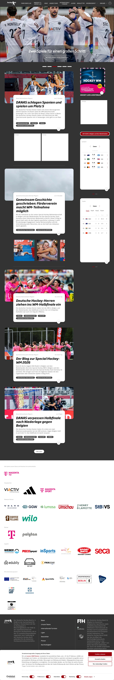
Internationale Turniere (64, 3)
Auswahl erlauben (100, 659)
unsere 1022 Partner (33, 656)
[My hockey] (109, 3)
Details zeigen (88, 676)
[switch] (48, 676)
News (46, 3)
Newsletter (80, 3)
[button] (25, 255)
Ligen (43, 632)
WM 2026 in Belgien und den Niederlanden (94, 134)
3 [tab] (53, 67)
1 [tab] (43, 67)
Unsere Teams (53, 3)
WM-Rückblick (57, 57)
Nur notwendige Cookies (100, 664)
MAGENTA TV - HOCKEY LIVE (38, 3)
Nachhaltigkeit (46, 645)
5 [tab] (63, 67)
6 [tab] (68, 67)
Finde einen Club (26, 3)
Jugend (73, 3)
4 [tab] (58, 67)
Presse (43, 640)
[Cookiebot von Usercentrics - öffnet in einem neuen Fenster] (11, 676)
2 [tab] (48, 67)
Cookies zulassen (100, 654)
